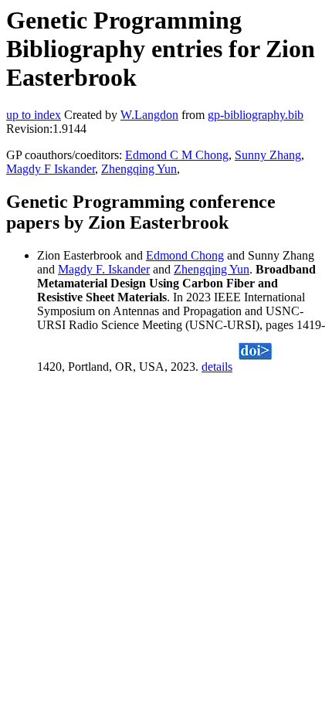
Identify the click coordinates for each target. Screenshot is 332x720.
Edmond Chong (185, 255)
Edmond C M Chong (177, 154)
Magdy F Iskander (50, 168)
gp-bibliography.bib (255, 114)
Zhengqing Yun (139, 168)
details (217, 366)
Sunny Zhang (268, 154)
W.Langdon (149, 114)
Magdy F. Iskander (104, 269)
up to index (33, 114)
